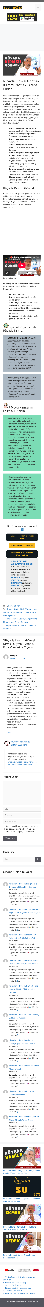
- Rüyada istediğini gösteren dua (17, 1288)
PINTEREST (16, 586)
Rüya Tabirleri (14, 606)
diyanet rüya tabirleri (15, 609)
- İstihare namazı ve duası (14, 1291)
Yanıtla (9, 733)
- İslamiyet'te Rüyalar (12, 1285)
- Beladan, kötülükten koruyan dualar (19, 1293)
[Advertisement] (22, 36)
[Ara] (38, 859)
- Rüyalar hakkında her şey (14, 1283)
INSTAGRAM (16, 583)
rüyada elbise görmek (20, 612)
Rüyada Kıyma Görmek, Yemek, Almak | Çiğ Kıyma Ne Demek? (24, 989)
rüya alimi (13, 884)
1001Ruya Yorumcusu (20, 742)
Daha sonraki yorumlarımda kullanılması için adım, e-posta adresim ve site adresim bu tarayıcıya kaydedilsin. (23, 829)
